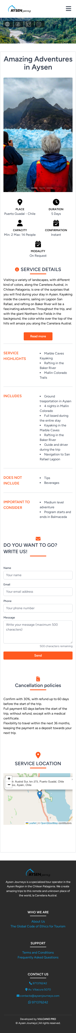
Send (38, 655)
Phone (7, 601)
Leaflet (32, 823)
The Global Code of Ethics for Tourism (38, 926)
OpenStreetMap (49, 823)
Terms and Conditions (38, 952)
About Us (38, 921)
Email (6, 584)
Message (9, 617)
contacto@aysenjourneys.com (39, 996)
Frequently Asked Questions (38, 957)
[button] (39, 795)
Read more (38, 336)
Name (7, 568)
